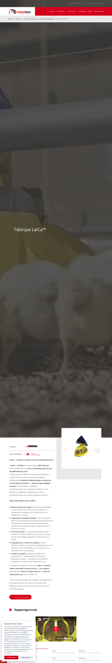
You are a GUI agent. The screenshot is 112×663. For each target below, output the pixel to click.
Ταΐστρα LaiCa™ (61, 19)
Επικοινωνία (99, 11)
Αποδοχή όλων (11, 657)
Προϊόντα (71, 11)
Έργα (90, 11)
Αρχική (52, 11)
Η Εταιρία (60, 11)
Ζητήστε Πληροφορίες (21, 597)
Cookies (3, 661)
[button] (97, 450)
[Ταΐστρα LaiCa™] (81, 448)
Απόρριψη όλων (26, 657)
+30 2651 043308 (75, 3)
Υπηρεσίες (82, 11)
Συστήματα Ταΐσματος (46, 19)
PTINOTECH (19, 11)
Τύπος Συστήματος (30, 19)
